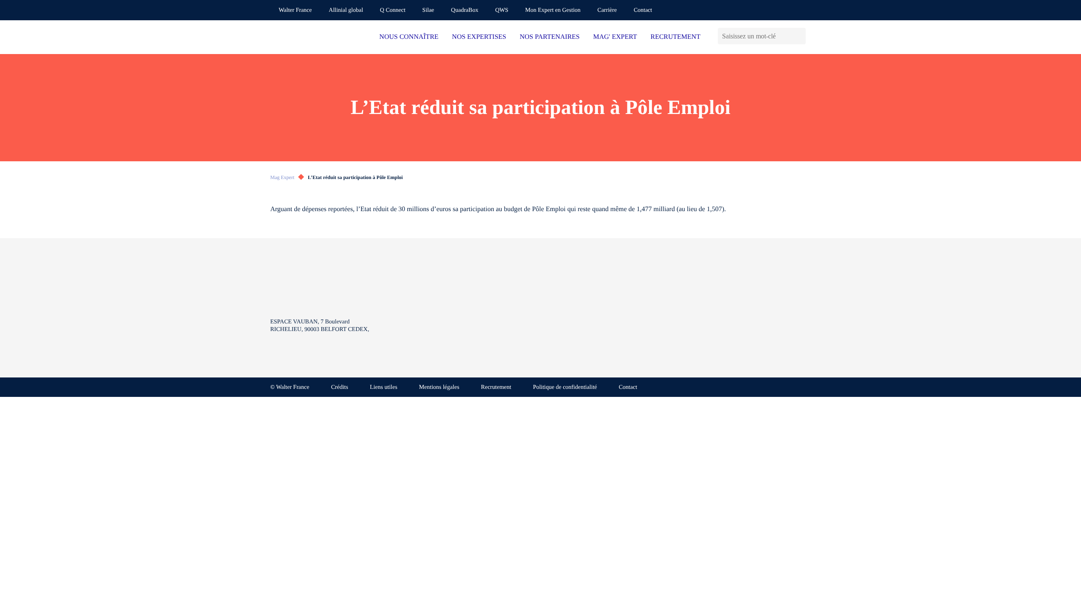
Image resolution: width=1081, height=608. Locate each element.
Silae (428, 10)
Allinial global (346, 10)
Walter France (295, 10)
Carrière (607, 10)
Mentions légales (439, 387)
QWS (501, 10)
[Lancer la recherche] (799, 36)
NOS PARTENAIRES (550, 37)
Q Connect (392, 10)
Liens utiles (383, 387)
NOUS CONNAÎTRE (408, 37)
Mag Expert (282, 177)
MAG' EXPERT (615, 37)
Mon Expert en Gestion (553, 10)
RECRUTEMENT (675, 37)
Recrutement (496, 387)
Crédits (339, 387)
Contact (643, 10)
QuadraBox (464, 10)
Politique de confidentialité (565, 387)
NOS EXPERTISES (479, 37)
